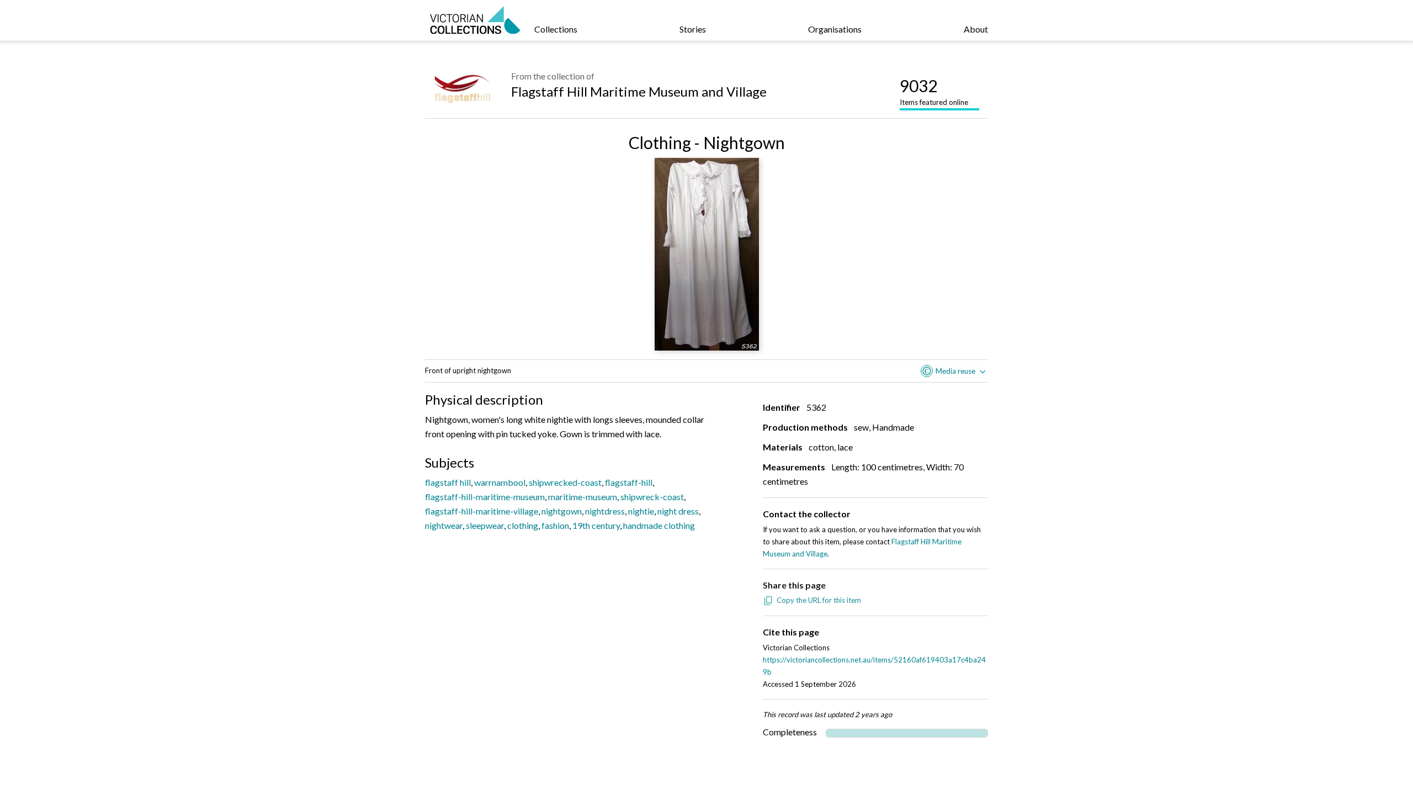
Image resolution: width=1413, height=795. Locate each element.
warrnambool (499, 482)
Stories (692, 29)
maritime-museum (582, 496)
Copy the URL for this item (819, 600)
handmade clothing (659, 525)
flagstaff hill (448, 482)
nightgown (561, 511)
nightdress (605, 511)
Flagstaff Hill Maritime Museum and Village (639, 91)
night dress (678, 511)
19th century (596, 525)
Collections (555, 29)
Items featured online (934, 91)
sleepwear (485, 525)
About (976, 29)
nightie (641, 511)
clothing (522, 525)
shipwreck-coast (652, 496)
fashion (555, 525)
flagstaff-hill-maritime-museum (485, 496)
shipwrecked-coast (565, 482)
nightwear (444, 525)
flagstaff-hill (628, 482)
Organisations (835, 29)
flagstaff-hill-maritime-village (481, 511)
